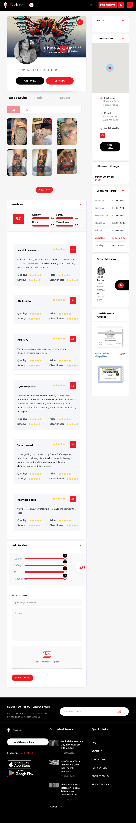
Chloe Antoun (100, 278)
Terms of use (99, 768)
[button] (15, 168)
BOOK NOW (110, 146)
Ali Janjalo (24, 301)
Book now (60, 81)
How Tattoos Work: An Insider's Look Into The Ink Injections (71, 766)
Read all (53, 806)
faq (94, 743)
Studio (65, 98)
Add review (30, 81)
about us (97, 751)
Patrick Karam (26, 250)
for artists (107, 5)
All (13, 110)
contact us (98, 759)
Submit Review (22, 677)
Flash (38, 98)
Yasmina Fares (26, 499)
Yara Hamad (25, 445)
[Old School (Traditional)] (27, 109)
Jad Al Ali (23, 339)
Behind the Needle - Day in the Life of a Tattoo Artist (72, 744)
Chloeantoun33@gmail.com (111, 118)
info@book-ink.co (24, 742)
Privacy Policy (100, 784)
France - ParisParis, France (111, 103)
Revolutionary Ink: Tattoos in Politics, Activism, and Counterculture (70, 789)
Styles (17, 98)
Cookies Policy (100, 776)
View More (44, 189)
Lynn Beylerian (26, 386)
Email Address (19, 595)
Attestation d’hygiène (102, 355)
